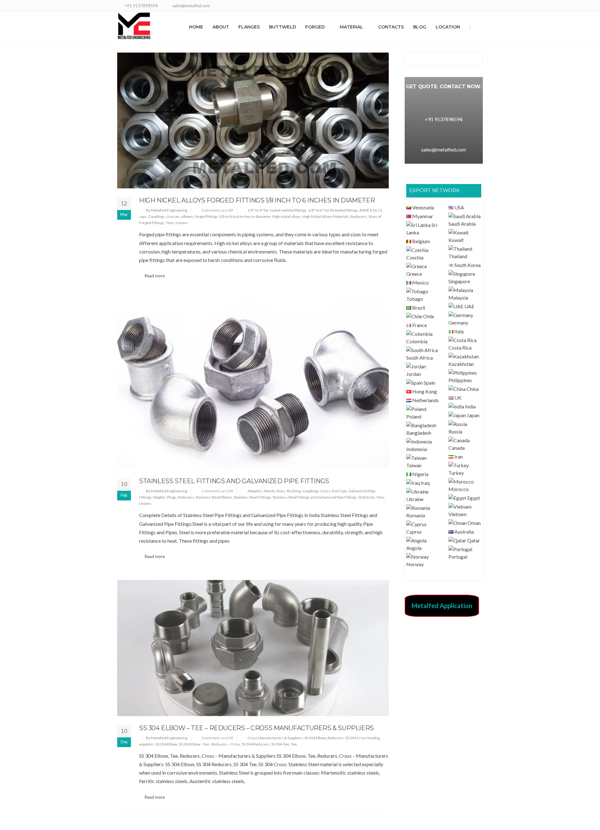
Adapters (255, 491)
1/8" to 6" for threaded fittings (333, 210)
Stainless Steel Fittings (252, 497)
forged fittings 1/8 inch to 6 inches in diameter (233, 216)
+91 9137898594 (443, 119)
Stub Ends (366, 497)
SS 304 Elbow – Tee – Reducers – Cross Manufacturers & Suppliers (256, 728)
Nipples (159, 497)
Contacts (391, 27)
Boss (281, 491)
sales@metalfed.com (443, 149)
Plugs (171, 497)
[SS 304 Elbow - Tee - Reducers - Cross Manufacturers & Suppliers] (253, 648)
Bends (269, 491)
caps (143, 216)
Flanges (249, 27)
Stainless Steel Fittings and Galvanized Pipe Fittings (234, 481)
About (220, 27)
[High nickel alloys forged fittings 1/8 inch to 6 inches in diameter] (253, 120)
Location (448, 27)
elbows (187, 216)
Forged (315, 27)
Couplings (156, 216)
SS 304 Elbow (166, 744)
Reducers (359, 216)
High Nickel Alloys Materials (325, 216)
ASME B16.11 (370, 210)
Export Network (434, 190)
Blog (419, 27)
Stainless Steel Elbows (214, 497)
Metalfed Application (442, 605)
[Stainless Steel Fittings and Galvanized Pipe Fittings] (253, 384)
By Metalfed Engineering (166, 210)
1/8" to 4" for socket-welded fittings (277, 210)
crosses (173, 216)
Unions (182, 222)
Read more (155, 275)
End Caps (339, 491)
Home (196, 27)
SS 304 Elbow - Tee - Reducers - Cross (209, 744)
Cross (325, 491)
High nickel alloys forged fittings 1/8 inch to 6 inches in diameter (257, 200)
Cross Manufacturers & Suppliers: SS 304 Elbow (287, 737)
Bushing (294, 491)
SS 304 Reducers (256, 744)
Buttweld (282, 27)
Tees (170, 222)
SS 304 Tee (280, 744)
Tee (294, 744)
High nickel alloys (286, 216)
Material (351, 27)
